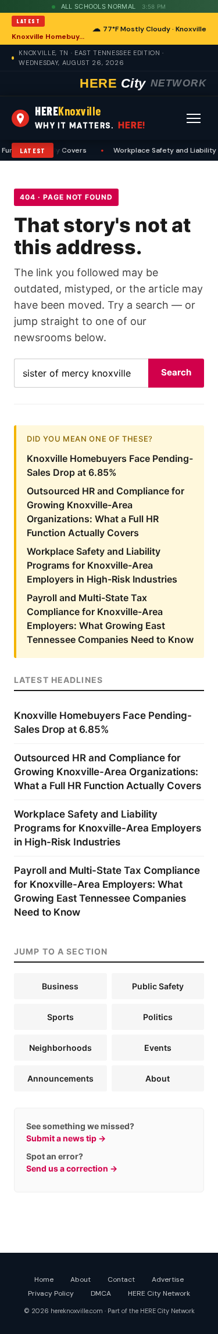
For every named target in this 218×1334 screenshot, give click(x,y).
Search (176, 372)
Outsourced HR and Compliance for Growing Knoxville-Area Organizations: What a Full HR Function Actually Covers (107, 771)
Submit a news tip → (66, 1138)
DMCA (101, 1293)
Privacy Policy (51, 1293)
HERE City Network (159, 1293)
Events (157, 1048)
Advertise (168, 1279)
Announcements (60, 1078)
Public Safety (158, 986)
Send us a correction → (71, 1168)
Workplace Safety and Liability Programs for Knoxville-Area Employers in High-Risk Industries (102, 565)
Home (43, 1279)
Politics (158, 1017)
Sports (60, 1017)
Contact (121, 1279)
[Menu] (193, 118)
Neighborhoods (60, 1048)
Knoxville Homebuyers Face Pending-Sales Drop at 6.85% (48, 36)
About (157, 1078)
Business (60, 986)
